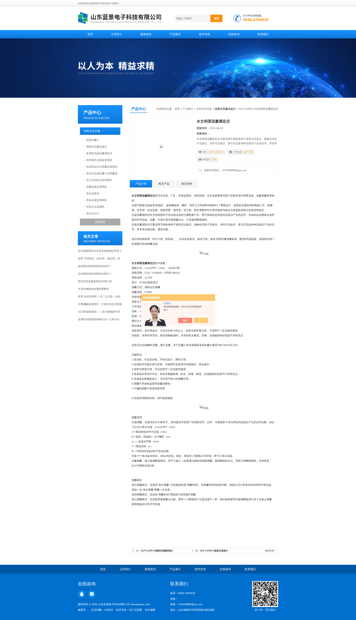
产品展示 (175, 34)
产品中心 (92, 112)
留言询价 (186, 183)
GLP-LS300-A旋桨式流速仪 (214, 550)
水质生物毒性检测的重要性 (93, 288)
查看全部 (100, 221)
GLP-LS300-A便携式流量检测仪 (157, 550)
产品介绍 (140, 183)
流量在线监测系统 (96, 186)
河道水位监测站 (95, 206)
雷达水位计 (92, 213)
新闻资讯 (145, 34)
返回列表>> (270, 550)
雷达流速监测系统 (96, 200)
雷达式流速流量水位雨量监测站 (103, 173)
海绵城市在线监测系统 (99, 160)
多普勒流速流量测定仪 (99, 153)
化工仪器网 (135, 609)
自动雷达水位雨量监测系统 (101, 166)
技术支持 (204, 34)
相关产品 (163, 183)
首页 (90, 34)
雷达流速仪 (92, 193)
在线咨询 (233, 34)
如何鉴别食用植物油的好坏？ (95, 266)
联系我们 (263, 34)
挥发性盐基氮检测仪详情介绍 (95, 281)
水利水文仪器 (92, 131)
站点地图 (150, 609)
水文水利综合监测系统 (99, 180)
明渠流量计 (92, 139)
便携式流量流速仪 (96, 146)
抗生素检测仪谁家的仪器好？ (95, 273)
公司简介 (116, 34)
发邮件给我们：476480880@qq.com (224, 170)
